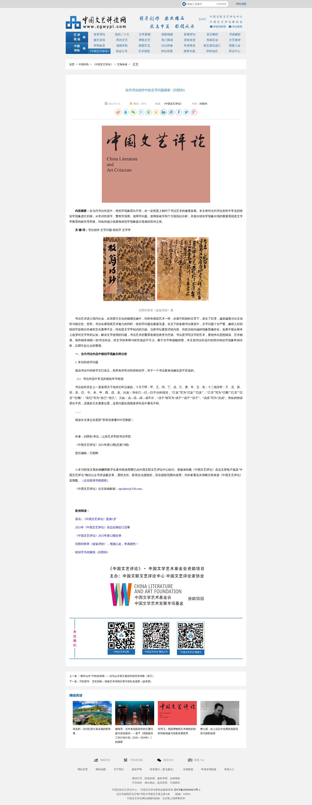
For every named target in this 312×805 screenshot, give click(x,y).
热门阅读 (167, 39)
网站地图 (241, 4)
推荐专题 (189, 51)
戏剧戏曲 (167, 34)
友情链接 (188, 769)
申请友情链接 (208, 769)
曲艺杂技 (99, 39)
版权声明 (137, 769)
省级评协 (122, 45)
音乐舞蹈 (212, 34)
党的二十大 (122, 34)
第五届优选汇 (212, 45)
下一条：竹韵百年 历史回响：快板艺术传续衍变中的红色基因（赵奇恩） (111, 681)
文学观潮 (144, 34)
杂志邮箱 (237, 26)
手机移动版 (137, 760)
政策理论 (99, 34)
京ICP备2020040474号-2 (187, 789)
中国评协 (84, 64)
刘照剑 (203, 103)
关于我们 (119, 769)
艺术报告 (144, 51)
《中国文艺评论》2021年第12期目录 (98, 535)
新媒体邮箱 (219, 26)
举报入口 (229, 769)
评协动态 (212, 51)
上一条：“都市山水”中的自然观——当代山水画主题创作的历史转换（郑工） (112, 676)
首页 (71, 64)
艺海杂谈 (122, 64)
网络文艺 (144, 39)
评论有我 (167, 51)
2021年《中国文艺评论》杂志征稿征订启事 (102, 527)
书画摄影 (235, 34)
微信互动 (168, 760)
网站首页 (83, 769)
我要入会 (234, 45)
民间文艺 (122, 39)
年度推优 (189, 45)
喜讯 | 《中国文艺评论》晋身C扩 (96, 519)
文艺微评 (235, 39)
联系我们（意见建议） (162, 769)
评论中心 (234, 51)
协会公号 (121, 51)
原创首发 (190, 39)
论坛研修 (167, 45)
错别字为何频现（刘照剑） (92, 552)
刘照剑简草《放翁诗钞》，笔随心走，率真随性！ (107, 543)
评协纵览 (99, 45)
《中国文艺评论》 (99, 51)
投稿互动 (212, 39)
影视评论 (190, 34)
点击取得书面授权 (95, 480)
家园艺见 (144, 45)
